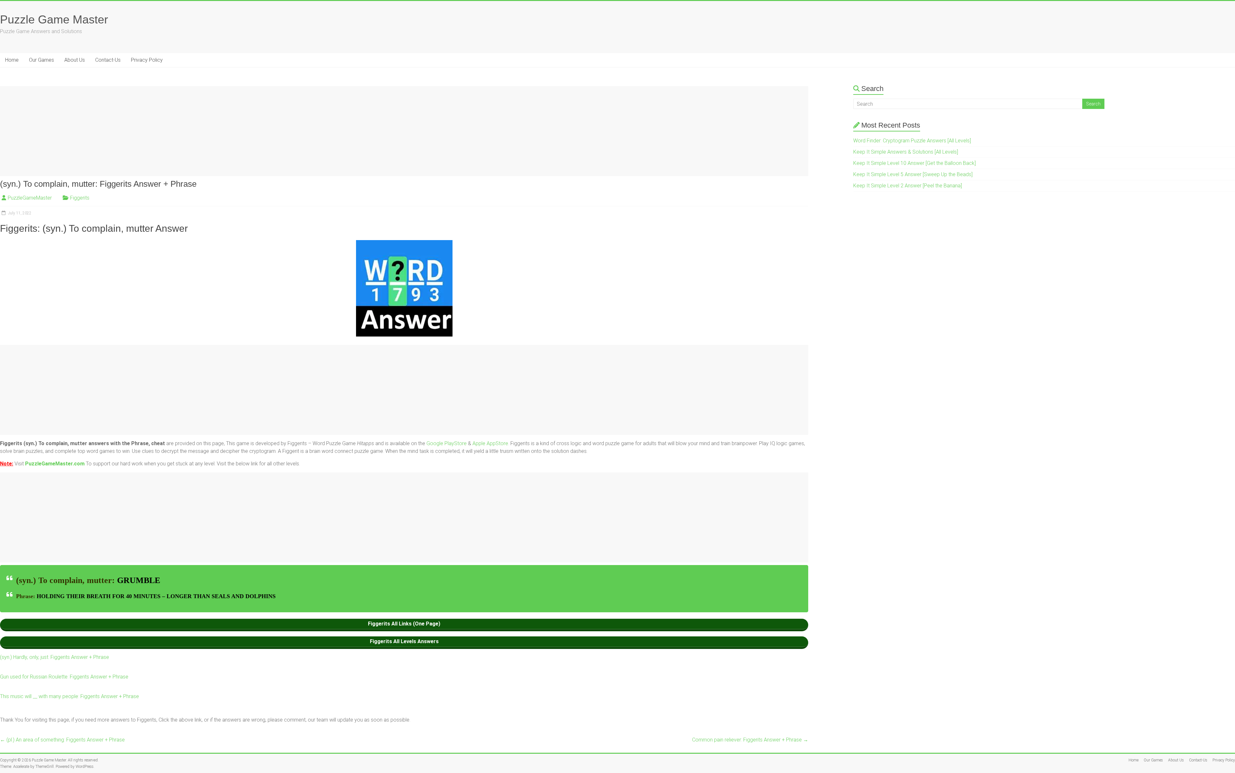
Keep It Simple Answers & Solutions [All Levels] (905, 152)
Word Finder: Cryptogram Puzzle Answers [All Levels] (912, 141)
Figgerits (79, 198)
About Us (74, 60)
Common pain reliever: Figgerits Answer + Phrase (750, 740)
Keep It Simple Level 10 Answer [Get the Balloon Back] (914, 163)
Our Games (41, 60)
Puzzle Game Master (54, 19)
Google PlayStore (447, 443)
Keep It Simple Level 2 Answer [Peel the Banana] (907, 186)
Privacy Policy (147, 60)
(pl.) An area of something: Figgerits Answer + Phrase (62, 740)
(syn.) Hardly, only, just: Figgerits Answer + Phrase (54, 657)
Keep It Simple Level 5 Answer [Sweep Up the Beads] (913, 174)
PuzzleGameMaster (30, 198)
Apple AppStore (490, 443)
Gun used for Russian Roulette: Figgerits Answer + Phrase (64, 677)
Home (12, 60)
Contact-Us (108, 60)
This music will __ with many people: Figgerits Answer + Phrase (69, 696)
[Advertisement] (193, 131)
